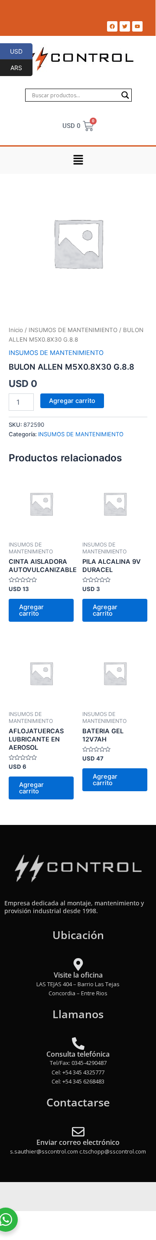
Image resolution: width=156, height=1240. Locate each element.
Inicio (16, 329)
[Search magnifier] (125, 95)
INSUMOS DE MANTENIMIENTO (73, 329)
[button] (78, 160)
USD (21, 51)
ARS (21, 67)
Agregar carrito (72, 401)
